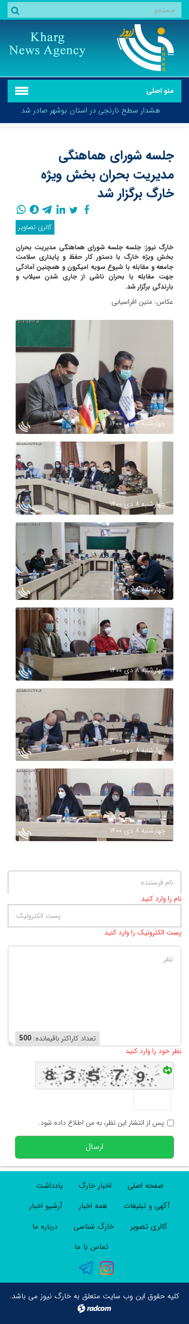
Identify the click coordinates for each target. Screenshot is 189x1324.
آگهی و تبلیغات (146, 1206)
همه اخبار (93, 1206)
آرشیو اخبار (45, 1206)
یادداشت (49, 1186)
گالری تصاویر (35, 227)
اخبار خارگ (95, 1186)
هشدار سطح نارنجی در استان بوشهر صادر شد (90, 110)
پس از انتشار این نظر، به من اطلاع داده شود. (101, 1123)
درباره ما (44, 1227)
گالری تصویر (148, 1227)
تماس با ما (91, 1247)
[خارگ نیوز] (142, 48)
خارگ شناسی (94, 1227)
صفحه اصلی (145, 1186)
